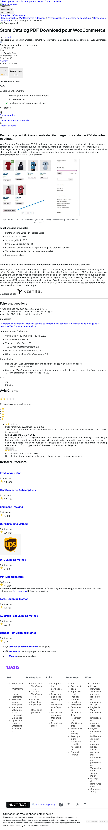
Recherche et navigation (12, 323)
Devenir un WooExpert (56, 707)
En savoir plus (20, 591)
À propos (95, 683)
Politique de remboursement (95, 782)
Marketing (17, 707)
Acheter (4, 61)
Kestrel (7, 37)
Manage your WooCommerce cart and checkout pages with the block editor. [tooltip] (43, 363)
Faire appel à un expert (33, 1)
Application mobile (17, 721)
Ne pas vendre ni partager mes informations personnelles (95, 756)
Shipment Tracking (11, 506)
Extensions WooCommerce (36, 686)
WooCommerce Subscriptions (18, 490)
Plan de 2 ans (10, 53)
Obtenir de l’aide (53, 1)
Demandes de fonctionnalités (76, 711)
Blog (73, 683)
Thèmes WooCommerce (36, 694)
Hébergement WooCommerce (76, 721)
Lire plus (9, 448)
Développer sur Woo (10, 1)
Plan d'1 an (8, 47)
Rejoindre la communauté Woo (95, 700)
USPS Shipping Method (14, 523)
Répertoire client (76, 692)
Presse (93, 686)
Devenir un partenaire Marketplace (56, 716)
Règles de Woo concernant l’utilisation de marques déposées (95, 716)
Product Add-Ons (10, 473)
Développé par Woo (36, 711)
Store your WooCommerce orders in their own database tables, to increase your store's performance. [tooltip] (56, 370)
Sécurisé (13, 656)
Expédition (17, 717)
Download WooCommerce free (95, 691)
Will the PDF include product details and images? (27, 311)
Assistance (14, 651)
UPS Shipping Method (13, 559)
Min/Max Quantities (12, 576)
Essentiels (36, 702)
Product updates (75, 698)
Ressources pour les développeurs (56, 698)
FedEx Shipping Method (14, 598)
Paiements (17, 696)
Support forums (75, 753)
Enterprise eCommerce (17, 728)
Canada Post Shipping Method (18, 632)
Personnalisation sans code (17, 702)
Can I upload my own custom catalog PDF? (24, 309)
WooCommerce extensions (32, 18)
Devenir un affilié (56, 724)
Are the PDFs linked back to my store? (22, 314)
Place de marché (8, 18)
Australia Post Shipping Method (19, 615)
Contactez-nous (95, 790)
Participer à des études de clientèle (76, 740)
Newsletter (76, 702)
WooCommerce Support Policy (95, 772)
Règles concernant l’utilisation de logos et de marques (95, 736)
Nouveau (35, 699)
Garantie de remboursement (23, 646)
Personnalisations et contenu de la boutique (69, 18)
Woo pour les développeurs (56, 687)
